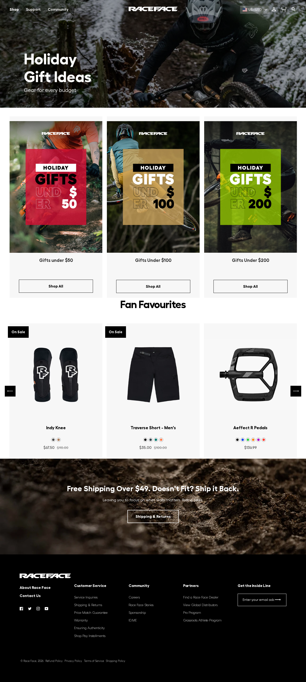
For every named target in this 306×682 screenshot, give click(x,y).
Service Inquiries (86, 597)
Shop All (56, 286)
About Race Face (35, 588)
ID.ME (133, 620)
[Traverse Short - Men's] (153, 374)
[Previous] (10, 391)
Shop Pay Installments (89, 636)
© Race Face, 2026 (32, 661)
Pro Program (192, 612)
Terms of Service (94, 661)
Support (33, 9)
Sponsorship (137, 612)
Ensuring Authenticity (89, 628)
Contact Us (30, 596)
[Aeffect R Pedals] (250, 374)
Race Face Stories (141, 605)
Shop (14, 9)
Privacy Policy (73, 661)
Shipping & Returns (153, 517)
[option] (55, 207)
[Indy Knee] (55, 374)
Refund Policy (54, 661)
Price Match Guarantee (91, 612)
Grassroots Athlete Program (202, 620)
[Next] (295, 391)
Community (58, 9)
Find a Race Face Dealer (201, 597)
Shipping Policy (115, 661)
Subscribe (277, 601)
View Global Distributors (200, 605)
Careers (134, 597)
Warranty (81, 620)
